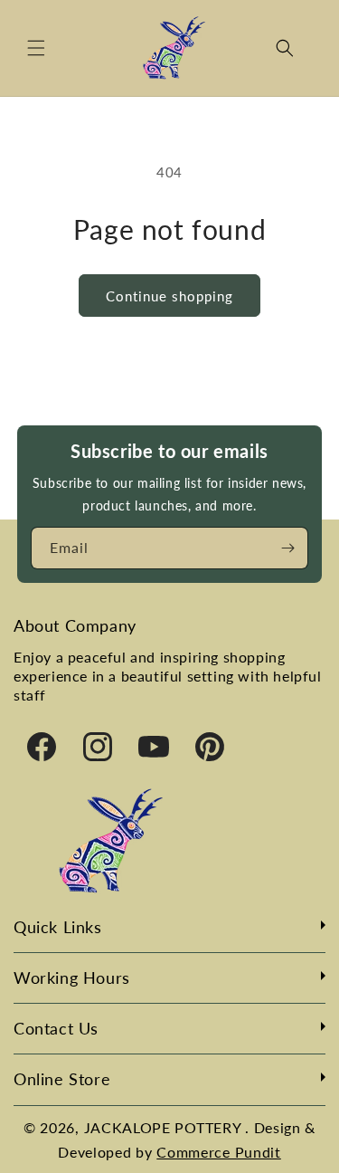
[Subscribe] (287, 548)
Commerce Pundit (218, 1151)
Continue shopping (169, 296)
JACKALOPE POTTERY (165, 1127)
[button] (36, 48)
